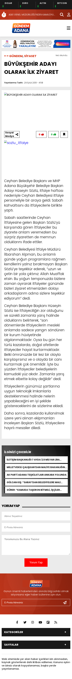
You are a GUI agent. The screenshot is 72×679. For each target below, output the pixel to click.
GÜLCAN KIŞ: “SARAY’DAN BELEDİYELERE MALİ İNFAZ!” (34, 482)
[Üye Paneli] (67, 14)
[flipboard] (48, 622)
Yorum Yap (36, 562)
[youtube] (40, 622)
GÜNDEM (16, 56)
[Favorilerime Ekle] (64, 134)
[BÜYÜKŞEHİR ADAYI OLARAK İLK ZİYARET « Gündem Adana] (21, 28)
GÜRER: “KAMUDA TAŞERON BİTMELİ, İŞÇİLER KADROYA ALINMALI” (33, 490)
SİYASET (30, 56)
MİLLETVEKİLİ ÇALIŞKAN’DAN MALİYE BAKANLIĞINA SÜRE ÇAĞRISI (37, 467)
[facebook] (17, 622)
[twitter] (25, 622)
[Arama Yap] (60, 14)
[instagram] (33, 622)
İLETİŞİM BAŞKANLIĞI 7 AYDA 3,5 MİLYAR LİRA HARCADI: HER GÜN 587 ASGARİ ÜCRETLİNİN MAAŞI (37, 459)
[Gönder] (66, 602)
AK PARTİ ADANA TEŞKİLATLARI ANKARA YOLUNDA (36, 474)
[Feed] (56, 622)
